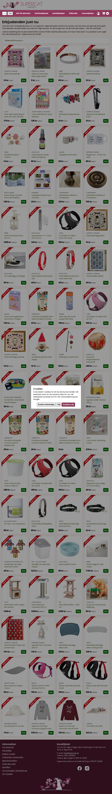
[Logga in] (98, 13)
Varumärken (88, 13)
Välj (58, 404)
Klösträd (73, 13)
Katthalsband (41, 13)
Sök (10, 13)
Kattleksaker (58, 13)
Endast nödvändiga (46, 404)
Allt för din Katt (23, 13)
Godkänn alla (68, 404)
